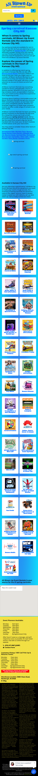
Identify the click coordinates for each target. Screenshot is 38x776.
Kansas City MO (20, 50)
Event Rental (17, 133)
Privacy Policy (28, 774)
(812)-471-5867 (15, 20)
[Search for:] (16, 10)
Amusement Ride (8, 131)
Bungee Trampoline (12, 137)
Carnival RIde (21, 135)
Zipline (31, 137)
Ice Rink (5, 138)
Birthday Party (20, 131)
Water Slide (24, 137)
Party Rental (12, 138)
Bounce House (10, 135)
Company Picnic (24, 138)
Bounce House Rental (10, 73)
